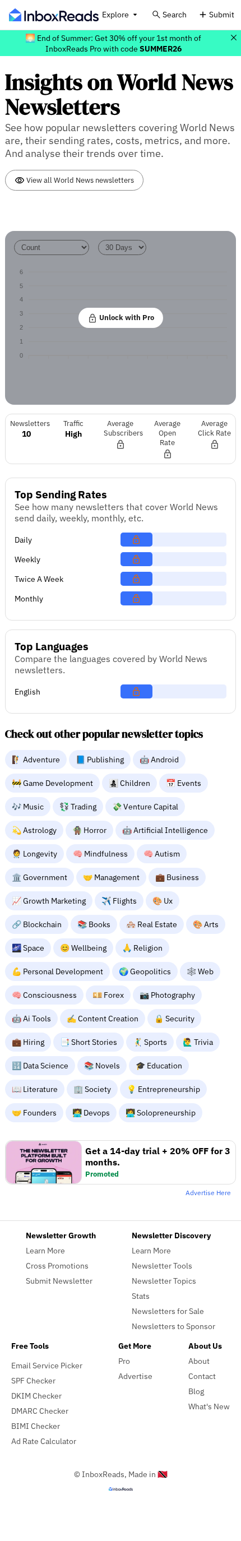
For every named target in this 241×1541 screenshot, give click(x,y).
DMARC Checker (39, 1410)
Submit (221, 14)
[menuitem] (37, 759)
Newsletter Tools (162, 1265)
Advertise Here (208, 1192)
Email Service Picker (46, 1365)
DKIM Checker (36, 1395)
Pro (124, 1360)
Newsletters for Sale (168, 1311)
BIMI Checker (35, 1425)
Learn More (45, 1250)
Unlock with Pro (126, 317)
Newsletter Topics (164, 1280)
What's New (209, 1406)
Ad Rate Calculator (43, 1441)
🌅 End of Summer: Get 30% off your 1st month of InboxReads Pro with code (113, 43)
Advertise (135, 1376)
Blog (196, 1391)
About (199, 1360)
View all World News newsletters (79, 180)
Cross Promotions (57, 1265)
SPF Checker (33, 1380)
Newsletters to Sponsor (173, 1326)
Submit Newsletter (59, 1280)
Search (175, 14)
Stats (141, 1295)
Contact (202, 1376)
